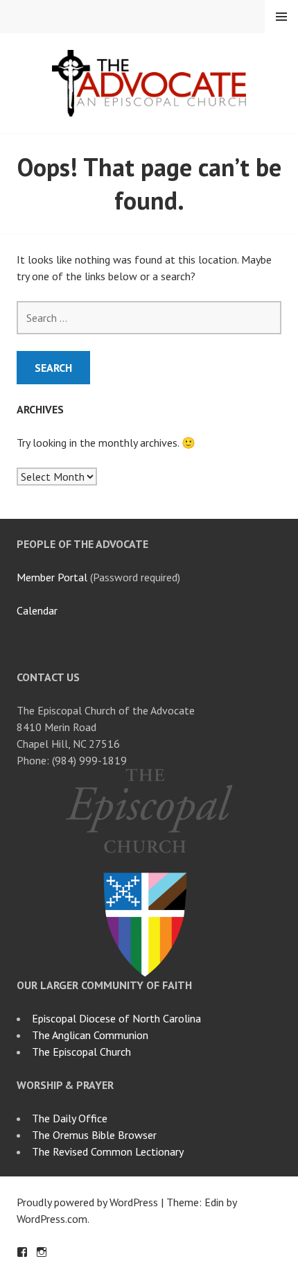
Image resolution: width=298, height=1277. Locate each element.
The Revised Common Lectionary (108, 1151)
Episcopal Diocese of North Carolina (116, 1018)
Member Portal (52, 577)
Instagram (41, 1252)
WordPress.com (52, 1219)
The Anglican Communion (90, 1035)
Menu (281, 17)
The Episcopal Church (81, 1052)
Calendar (37, 610)
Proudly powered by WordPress (87, 1202)
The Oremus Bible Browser (94, 1135)
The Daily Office (69, 1118)
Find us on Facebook (22, 1252)
